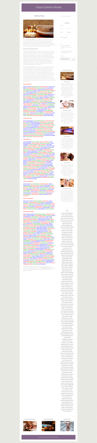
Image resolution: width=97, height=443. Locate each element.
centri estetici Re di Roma (67, 311)
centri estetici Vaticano (67, 386)
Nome (61, 25)
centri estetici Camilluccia (67, 358)
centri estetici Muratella (67, 216)
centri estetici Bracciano (67, 314)
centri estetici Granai (65, 304)
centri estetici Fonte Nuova (67, 290)
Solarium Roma (67, 136)
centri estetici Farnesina (67, 274)
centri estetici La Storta (67, 388)
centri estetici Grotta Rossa (67, 244)
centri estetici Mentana (67, 300)
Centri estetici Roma (67, 188)
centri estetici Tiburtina (67, 276)
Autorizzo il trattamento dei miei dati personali (66, 48)
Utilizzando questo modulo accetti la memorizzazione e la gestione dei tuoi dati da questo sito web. (66, 52)
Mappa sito (45, 437)
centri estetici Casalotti (67, 264)
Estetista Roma (67, 162)
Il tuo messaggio (63, 37)
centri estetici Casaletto (67, 265)
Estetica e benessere (67, 110)
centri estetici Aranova (67, 323)
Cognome (68, 28)
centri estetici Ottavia (67, 302)
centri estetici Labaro (67, 215)
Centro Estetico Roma (48, 7)
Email (61, 32)
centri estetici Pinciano (67, 292)
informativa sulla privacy (66, 45)
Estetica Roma (39, 16)
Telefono (69, 32)
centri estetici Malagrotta (67, 384)
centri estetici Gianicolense (67, 313)
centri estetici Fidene (65, 353)
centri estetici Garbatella (67, 325)
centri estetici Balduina (67, 213)
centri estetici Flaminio (67, 246)
